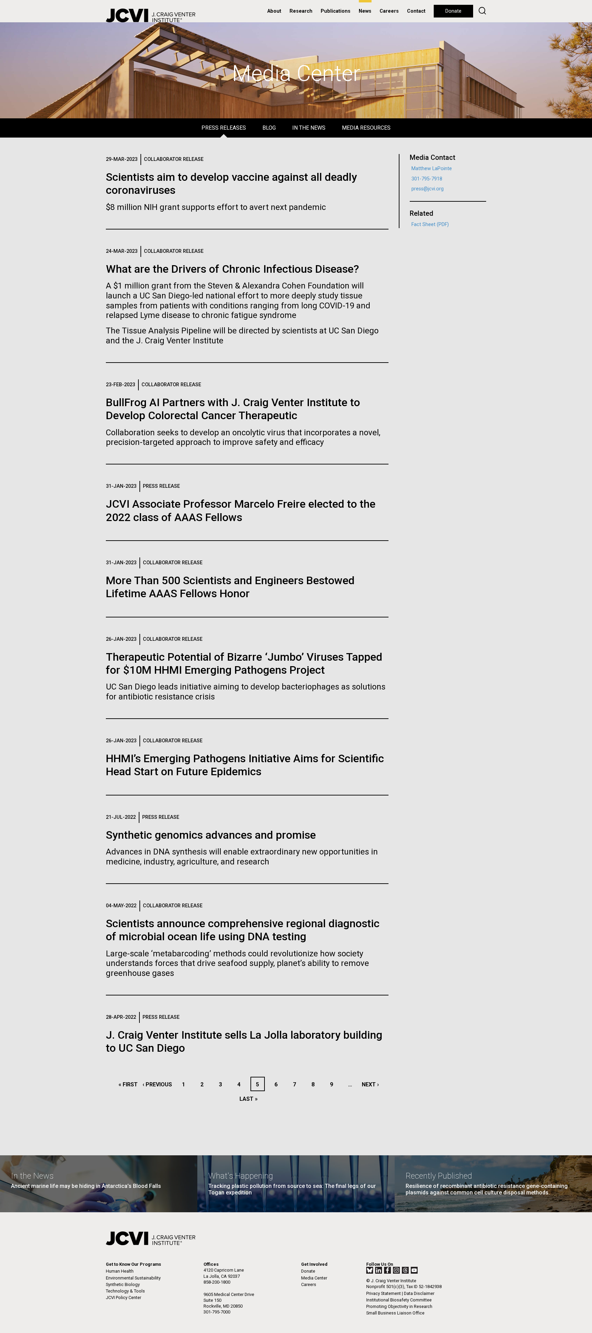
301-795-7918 (426, 179)
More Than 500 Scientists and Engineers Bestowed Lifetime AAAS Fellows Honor (230, 587)
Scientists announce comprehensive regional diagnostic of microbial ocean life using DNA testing (243, 930)
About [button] (274, 11)
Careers (389, 11)
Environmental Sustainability (133, 1278)
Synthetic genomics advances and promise (211, 834)
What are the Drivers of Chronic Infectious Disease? (232, 268)
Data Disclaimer (419, 1293)
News (365, 11)
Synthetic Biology (123, 1284)
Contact (416, 11)
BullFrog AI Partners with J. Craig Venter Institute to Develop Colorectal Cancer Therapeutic (233, 409)
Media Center (314, 1278)
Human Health (120, 1271)
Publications (335, 11)
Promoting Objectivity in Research (399, 1306)
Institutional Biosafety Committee (399, 1299)
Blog (269, 128)
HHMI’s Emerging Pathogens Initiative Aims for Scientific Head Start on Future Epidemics (245, 765)
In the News (308, 128)
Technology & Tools (125, 1291)
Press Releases (223, 128)
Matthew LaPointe (431, 169)
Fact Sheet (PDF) (430, 224)
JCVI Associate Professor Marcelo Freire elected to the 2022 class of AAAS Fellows (240, 510)
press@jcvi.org (427, 189)
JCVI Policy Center (123, 1297)
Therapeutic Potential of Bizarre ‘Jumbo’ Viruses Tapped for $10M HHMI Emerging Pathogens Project (244, 663)
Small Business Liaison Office (395, 1313)
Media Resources (366, 128)
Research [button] (300, 11)
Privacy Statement (383, 1293)
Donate (453, 11)
